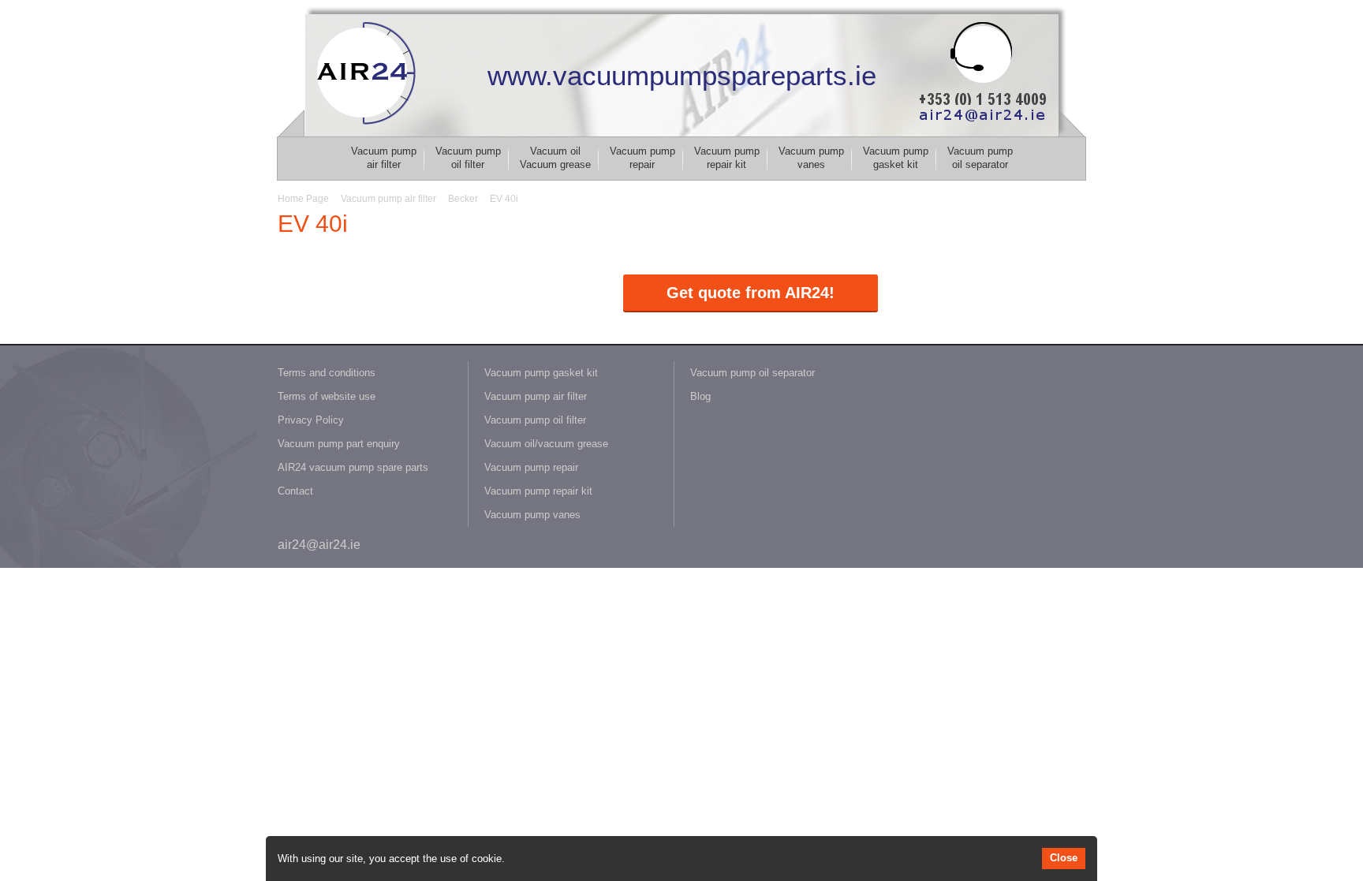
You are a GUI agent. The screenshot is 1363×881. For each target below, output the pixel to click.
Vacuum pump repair (642, 157)
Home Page (303, 198)
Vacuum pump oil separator (980, 157)
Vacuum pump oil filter (468, 157)
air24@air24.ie (319, 544)
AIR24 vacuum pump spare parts (353, 467)
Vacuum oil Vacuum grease (555, 157)
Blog (700, 396)
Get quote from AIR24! (751, 292)
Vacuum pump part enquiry (339, 444)
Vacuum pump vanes (811, 157)
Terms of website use (326, 396)
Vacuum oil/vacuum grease (546, 444)
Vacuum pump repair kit (727, 157)
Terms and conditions (326, 373)
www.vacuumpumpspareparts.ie (681, 75)
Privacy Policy (311, 420)
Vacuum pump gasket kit (895, 157)
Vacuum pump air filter (383, 157)
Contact (295, 491)
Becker (463, 198)
